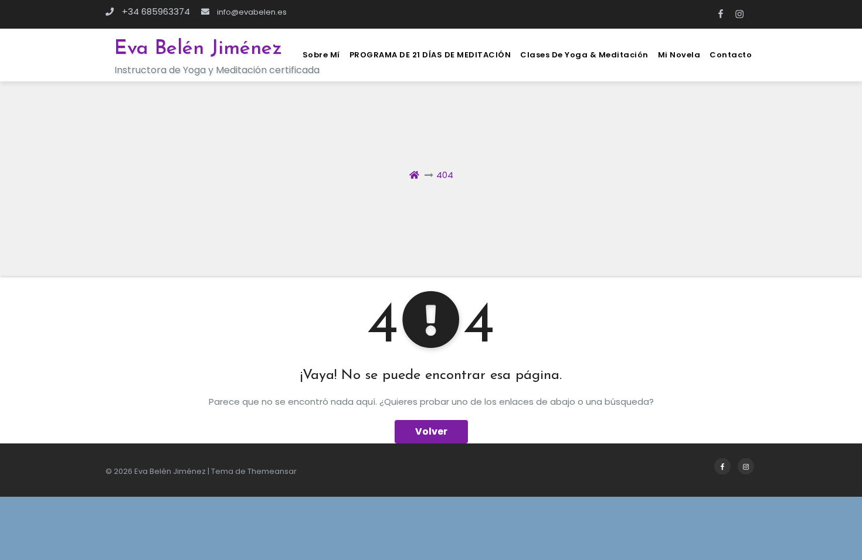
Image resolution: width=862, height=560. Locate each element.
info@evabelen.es (251, 12)
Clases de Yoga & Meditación (584, 54)
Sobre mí (321, 54)
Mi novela (679, 54)
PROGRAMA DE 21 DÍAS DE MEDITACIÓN (430, 54)
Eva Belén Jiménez (198, 49)
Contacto (731, 54)
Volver (431, 431)
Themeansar (272, 471)
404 (444, 175)
